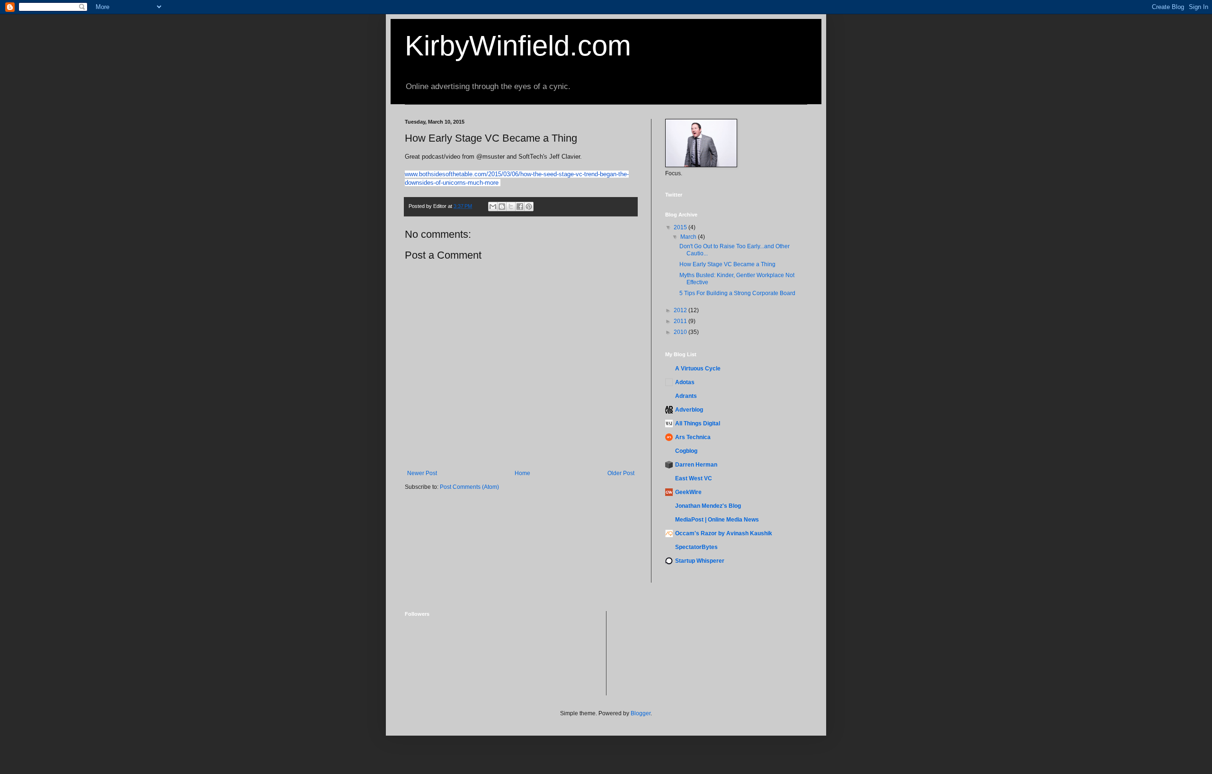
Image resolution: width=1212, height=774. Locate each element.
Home (522, 473)
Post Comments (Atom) (469, 487)
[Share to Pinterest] (529, 206)
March (689, 237)
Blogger (641, 713)
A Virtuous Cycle (698, 368)
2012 (681, 310)
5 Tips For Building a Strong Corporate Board (737, 293)
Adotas (685, 382)
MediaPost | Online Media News (717, 519)
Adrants (686, 396)
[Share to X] (511, 206)
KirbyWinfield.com (518, 46)
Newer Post (422, 473)
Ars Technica (693, 437)
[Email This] (493, 206)
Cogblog (686, 451)
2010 (681, 332)
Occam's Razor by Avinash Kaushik (723, 533)
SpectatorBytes (696, 547)
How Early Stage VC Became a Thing (727, 264)
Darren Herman (696, 464)
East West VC (693, 478)
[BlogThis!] (502, 206)
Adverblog (689, 409)
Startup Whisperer (699, 561)
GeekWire (688, 492)
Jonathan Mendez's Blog (708, 506)
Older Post (620, 473)
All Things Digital (697, 423)
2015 (681, 227)
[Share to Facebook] (520, 206)
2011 (681, 321)
